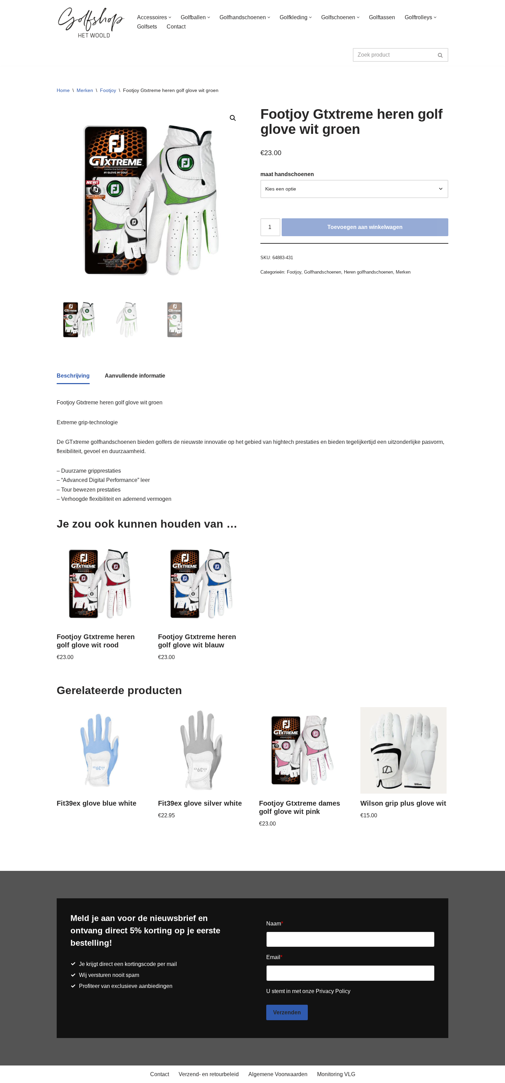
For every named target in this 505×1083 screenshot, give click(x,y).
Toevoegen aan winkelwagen (365, 227)
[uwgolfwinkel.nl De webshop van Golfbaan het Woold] (91, 22)
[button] (170, 17)
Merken (85, 90)
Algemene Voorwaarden (277, 1074)
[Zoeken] (440, 55)
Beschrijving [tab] (73, 376)
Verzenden (287, 1012)
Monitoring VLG (336, 1074)
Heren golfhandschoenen (368, 272)
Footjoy (108, 90)
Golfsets (147, 27)
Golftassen (382, 17)
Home (63, 90)
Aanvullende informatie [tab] (135, 376)
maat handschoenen (287, 174)
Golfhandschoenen (322, 272)
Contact (176, 27)
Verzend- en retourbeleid (209, 1074)
